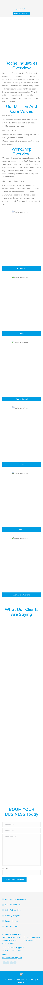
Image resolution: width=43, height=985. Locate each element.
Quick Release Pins (13, 910)
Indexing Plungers (12, 915)
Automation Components (15, 899)
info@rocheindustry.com (12, 958)
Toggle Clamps (11, 926)
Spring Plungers (11, 921)
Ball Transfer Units (13, 905)
